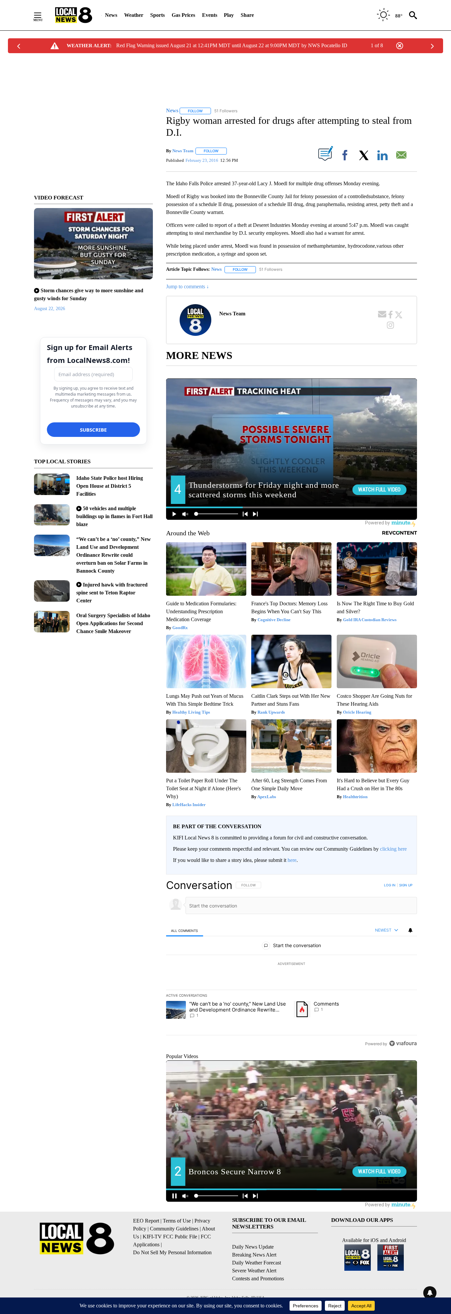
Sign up (405, 885)
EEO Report (146, 1221)
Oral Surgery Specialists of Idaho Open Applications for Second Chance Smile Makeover (113, 623)
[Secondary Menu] (42, 15)
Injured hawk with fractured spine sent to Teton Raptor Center (112, 592)
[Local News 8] (73, 15)
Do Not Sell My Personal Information (172, 1252)
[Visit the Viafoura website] (403, 1043)
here (292, 860)
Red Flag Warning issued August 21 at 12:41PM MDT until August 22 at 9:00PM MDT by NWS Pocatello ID (231, 45)
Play (229, 15)
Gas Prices (183, 15)
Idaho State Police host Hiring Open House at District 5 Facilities (109, 486)
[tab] (184, 930)
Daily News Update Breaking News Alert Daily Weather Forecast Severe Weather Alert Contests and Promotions (258, 1262)
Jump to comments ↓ (187, 286)
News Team (182, 150)
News (111, 15)
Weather (133, 15)
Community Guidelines (174, 1228)
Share (247, 15)
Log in (390, 885)
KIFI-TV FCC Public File (170, 1236)
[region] (291, 964)
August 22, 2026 (49, 308)
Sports (157, 15)
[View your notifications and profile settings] (410, 930)
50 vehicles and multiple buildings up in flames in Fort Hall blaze (114, 516)
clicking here (393, 849)
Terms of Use (177, 1221)
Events (209, 15)
